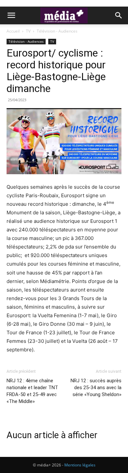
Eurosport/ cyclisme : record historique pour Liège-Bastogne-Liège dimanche (56, 71)
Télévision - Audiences (57, 31)
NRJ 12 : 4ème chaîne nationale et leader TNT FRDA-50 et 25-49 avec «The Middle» (32, 391)
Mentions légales (80, 465)
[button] (11, 15)
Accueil (13, 31)
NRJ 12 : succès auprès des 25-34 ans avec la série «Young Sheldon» (96, 387)
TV (28, 31)
